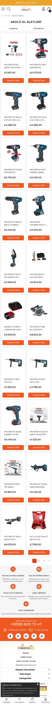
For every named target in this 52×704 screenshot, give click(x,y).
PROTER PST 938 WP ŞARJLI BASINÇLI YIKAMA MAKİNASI (12, 485)
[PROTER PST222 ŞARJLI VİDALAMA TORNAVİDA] (13, 48)
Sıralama (13, 28)
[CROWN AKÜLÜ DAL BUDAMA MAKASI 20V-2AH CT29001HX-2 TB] (39, 258)
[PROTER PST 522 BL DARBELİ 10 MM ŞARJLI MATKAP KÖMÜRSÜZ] (13, 415)
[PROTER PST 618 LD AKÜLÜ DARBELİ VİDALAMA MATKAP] (13, 206)
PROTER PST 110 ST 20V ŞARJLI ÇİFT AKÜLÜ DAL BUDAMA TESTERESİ (12, 275)
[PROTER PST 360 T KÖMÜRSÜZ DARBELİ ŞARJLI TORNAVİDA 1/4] (39, 48)
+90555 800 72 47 (26, 624)
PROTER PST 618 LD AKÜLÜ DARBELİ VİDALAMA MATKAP (13, 223)
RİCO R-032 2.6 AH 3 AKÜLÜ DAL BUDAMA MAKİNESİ (39, 538)
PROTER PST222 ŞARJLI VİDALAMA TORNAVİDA (12, 66)
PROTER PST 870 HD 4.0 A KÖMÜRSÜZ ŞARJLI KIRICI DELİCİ (12, 380)
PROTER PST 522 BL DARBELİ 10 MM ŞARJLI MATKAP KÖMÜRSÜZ (13, 433)
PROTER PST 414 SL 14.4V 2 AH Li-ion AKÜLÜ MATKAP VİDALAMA (38, 118)
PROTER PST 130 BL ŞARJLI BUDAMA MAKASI (38, 485)
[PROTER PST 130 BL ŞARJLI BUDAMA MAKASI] (39, 468)
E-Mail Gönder (41, 630)
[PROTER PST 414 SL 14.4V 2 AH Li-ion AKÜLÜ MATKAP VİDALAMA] (39, 101)
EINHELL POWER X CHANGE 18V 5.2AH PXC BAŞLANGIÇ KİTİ (12, 328)
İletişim (26, 653)
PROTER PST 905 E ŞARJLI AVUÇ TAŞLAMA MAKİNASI (13, 538)
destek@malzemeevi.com (26, 665)
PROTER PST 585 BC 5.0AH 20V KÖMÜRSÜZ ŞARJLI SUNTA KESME (38, 328)
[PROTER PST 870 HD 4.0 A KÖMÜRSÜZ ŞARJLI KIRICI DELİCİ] (13, 363)
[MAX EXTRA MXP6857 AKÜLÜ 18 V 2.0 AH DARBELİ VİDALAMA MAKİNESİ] (39, 206)
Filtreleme (38, 28)
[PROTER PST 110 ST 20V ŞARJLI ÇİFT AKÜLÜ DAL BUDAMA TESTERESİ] (13, 258)
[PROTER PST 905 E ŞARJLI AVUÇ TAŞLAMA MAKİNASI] (13, 520)
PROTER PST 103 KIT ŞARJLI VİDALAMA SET (39, 433)
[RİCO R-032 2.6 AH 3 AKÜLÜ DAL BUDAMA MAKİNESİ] (39, 520)
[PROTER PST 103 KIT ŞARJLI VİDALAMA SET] (39, 415)
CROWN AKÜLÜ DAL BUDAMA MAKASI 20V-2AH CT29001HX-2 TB (37, 275)
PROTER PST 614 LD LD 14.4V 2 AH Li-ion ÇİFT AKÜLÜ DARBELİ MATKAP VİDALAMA (13, 118)
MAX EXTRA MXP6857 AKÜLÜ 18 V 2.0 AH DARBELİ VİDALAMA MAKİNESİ (38, 223)
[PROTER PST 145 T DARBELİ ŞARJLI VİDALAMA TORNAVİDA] (39, 153)
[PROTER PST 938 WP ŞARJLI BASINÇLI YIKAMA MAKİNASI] (13, 468)
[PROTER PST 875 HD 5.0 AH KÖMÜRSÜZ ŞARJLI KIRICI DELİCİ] (39, 363)
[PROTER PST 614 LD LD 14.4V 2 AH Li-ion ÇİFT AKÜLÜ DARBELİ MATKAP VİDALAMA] (13, 101)
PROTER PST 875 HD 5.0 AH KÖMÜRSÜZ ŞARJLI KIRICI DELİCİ (38, 380)
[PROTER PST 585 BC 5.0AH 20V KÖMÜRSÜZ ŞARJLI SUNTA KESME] (39, 310)
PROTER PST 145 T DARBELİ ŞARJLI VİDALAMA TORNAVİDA (38, 171)
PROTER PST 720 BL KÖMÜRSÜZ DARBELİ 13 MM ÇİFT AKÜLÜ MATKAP (13, 171)
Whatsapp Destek (17, 630)
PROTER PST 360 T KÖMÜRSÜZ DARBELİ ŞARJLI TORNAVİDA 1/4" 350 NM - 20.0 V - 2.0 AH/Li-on (39, 66)
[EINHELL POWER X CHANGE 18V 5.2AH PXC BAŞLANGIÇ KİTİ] (13, 310)
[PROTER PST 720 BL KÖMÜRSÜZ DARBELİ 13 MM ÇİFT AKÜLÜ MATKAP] (13, 153)
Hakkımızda (26, 657)
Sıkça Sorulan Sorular (26, 661)
